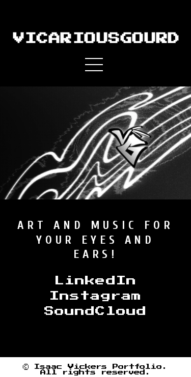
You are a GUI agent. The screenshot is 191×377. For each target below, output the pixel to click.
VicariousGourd (95, 38)
